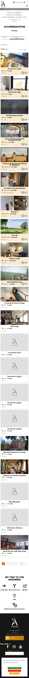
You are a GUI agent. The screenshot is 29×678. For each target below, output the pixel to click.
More (5, 73)
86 (21, 563)
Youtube (20, 647)
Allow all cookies (14, 668)
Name (24, 49)
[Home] (3, 4)
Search (24, 3)
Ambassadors (19, 2)
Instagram (14, 647)
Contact (13, 638)
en (27, 2)
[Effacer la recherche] (27, 45)
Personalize (14, 673)
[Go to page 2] (25, 563)
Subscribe (14, 650)
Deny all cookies (14, 670)
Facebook (7, 647)
